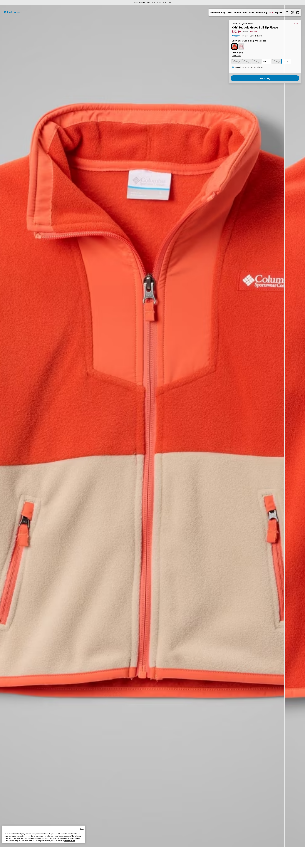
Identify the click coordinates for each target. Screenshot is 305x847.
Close (82, 829)
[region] (152, 426)
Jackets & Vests (247, 24)
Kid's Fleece (236, 24)
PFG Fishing (261, 12)
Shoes (251, 12)
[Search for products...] (287, 12)
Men (229, 12)
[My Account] (292, 12)
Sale (271, 12)
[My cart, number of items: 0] (297, 12)
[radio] (234, 46)
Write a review (256, 35)
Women (237, 12)
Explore (278, 12)
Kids (245, 12)
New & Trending (218, 12)
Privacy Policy (69, 841)
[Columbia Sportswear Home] (12, 12)
